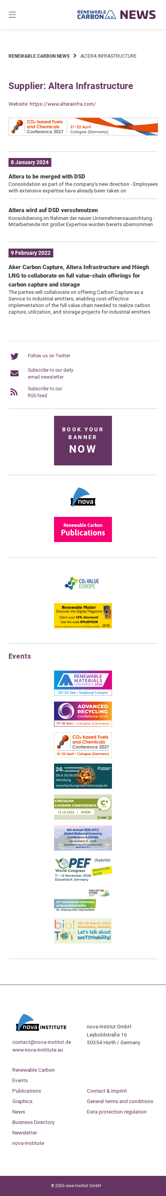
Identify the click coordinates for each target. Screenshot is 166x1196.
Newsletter (24, 1132)
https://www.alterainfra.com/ (63, 104)
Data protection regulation (117, 1111)
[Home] (117, 15)
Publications (26, 1091)
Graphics (22, 1101)
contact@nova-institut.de (41, 1042)
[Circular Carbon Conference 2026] (83, 818)
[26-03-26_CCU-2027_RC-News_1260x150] (83, 134)
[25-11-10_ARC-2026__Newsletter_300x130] (83, 725)
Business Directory (33, 1122)
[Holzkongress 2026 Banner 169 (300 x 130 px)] (83, 787)
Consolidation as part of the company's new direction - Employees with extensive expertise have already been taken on (83, 187)
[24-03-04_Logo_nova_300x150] (83, 509)
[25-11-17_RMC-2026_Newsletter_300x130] (83, 694)
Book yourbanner (83, 440)
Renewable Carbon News (38, 56)
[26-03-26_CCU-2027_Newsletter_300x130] (83, 756)
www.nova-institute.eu (37, 1050)
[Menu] (23, 14)
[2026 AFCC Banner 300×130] (83, 849)
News (18, 1111)
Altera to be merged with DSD (46, 176)
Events (20, 1080)
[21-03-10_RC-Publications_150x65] (83, 540)
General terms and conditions (120, 1101)
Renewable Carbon (33, 1070)
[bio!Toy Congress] (83, 942)
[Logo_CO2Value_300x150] (83, 596)
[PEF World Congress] (83, 880)
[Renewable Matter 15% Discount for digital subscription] (83, 627)
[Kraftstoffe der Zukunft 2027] (83, 911)
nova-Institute (28, 1143)
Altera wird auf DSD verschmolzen (53, 210)
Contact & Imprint (107, 1091)
